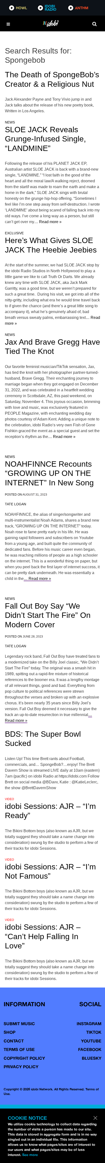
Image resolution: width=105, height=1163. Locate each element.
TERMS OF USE (19, 1049)
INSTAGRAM (89, 1023)
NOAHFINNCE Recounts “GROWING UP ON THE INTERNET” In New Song (49, 473)
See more (30, 1155)
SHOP (9, 1032)
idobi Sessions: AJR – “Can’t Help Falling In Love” (43, 936)
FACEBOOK (89, 1049)
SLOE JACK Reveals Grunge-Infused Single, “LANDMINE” (45, 139)
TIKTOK (93, 1032)
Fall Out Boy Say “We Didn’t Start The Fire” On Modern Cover (48, 615)
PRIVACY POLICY (21, 1066)
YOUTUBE (91, 1040)
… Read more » (48, 222)
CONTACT (14, 1040)
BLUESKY (91, 1058)
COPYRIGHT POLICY (24, 1058)
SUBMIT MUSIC (19, 1023)
